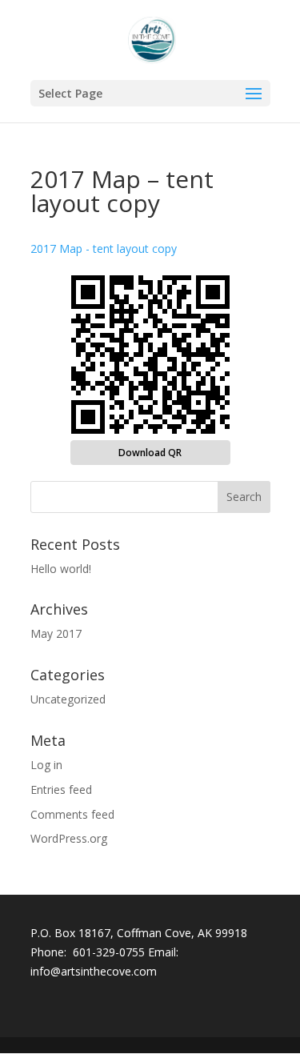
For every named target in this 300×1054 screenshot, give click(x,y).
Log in (46, 764)
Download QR (150, 452)
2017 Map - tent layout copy (103, 248)
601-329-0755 (109, 952)
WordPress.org (68, 838)
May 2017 (56, 633)
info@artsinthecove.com (93, 971)
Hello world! (60, 568)
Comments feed (72, 814)
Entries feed (61, 789)
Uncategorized (68, 699)
